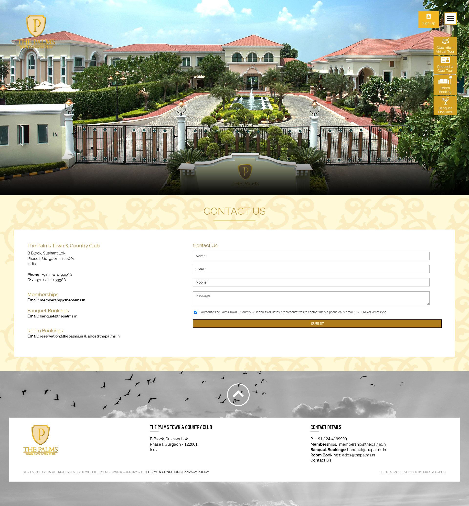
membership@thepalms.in (62, 300)
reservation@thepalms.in (61, 336)
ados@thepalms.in (104, 336)
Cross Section (434, 472)
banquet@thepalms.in (58, 316)
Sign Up (428, 23)
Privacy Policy (196, 472)
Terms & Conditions (164, 472)
